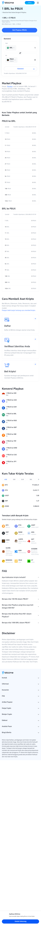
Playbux (9, 86)
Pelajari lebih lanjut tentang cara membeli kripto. (19, 310)
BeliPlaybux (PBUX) (19, 30)
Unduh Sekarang (20, 921)
